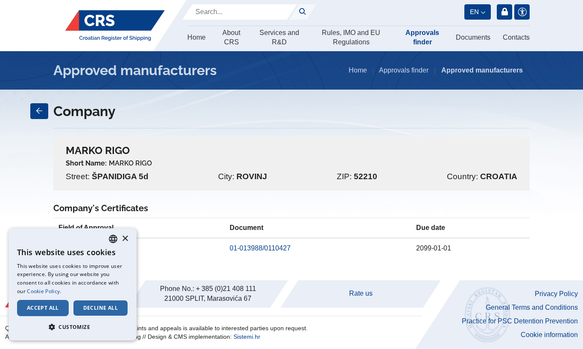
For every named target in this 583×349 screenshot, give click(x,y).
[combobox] (113, 239)
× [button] (125, 239)
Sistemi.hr (246, 336)
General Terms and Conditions (532, 307)
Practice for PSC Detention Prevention (520, 321)
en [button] (474, 11)
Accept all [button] (43, 307)
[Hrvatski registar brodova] (115, 25)
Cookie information (549, 334)
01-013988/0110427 (260, 248)
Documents (473, 37)
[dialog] (73, 284)
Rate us (361, 293)
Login (504, 12)
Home (196, 37)
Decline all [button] (100, 307)
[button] (72, 327)
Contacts (516, 37)
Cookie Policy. (44, 291)
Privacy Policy (556, 293)
